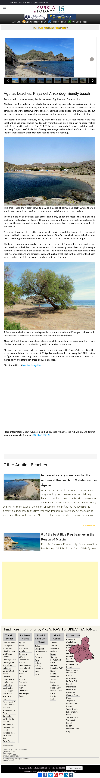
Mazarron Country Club (72, 693)
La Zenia (70, 726)
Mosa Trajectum (54, 683)
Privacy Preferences (74, 768)
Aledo (21, 645)
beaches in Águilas (31, 365)
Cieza (37, 660)
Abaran (53, 645)
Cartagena (7, 645)
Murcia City (55, 688)
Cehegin (38, 657)
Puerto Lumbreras (23, 689)
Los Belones (8, 682)
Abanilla (53, 642)
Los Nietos (7, 685)
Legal (53, 771)
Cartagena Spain (9, 751)
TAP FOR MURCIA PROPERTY (50, 27)
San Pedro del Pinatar (8, 720)
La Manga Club (9, 659)
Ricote (53, 696)
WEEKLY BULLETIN (41, 3)
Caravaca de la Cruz (41, 652)
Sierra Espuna (24, 693)
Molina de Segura (54, 677)
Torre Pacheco (9, 741)
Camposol (23, 657)
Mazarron (23, 679)
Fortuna (38, 663)
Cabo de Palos (9, 642)
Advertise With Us (70, 771)
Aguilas (22, 642)
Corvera (53, 657)
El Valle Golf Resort (55, 661)
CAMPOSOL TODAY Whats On (15, 749)
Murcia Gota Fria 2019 (11, 757)
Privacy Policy (45, 771)
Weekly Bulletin (8, 760)
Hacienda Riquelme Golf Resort (56, 668)
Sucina (53, 699)
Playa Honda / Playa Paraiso (9, 703)
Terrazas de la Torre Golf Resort (9, 735)
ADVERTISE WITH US (26, 3)
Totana (21, 696)
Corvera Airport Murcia (11, 755)
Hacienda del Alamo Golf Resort (24, 671)
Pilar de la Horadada (7, 697)
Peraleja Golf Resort (56, 691)
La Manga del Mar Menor (8, 663)
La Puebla (7, 668)
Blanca (53, 654)
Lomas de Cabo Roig (72, 729)
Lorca (21, 676)
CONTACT (13, 3)
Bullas (37, 646)
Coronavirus (7, 753)
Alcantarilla (55, 648)
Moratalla (39, 668)
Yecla (37, 674)
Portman (6, 707)
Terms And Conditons (31, 771)
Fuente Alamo (24, 665)
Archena (54, 651)
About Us (59, 771)
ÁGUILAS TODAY (41, 435)
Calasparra (39, 649)
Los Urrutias (8, 688)
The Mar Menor (9, 637)
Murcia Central (57, 637)
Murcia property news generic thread (16, 758)
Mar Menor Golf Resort (8, 692)
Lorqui (53, 674)
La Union (6, 676)
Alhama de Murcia (23, 649)
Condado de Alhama (24, 661)
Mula (37, 671)
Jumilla (38, 666)
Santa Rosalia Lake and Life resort (8, 727)
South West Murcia (26, 637)
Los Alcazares (9, 679)
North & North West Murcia (41, 638)
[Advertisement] (50, 590)
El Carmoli (7, 648)
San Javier (7, 716)
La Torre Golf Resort (8, 672)
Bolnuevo (23, 654)
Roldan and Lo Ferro (9, 711)
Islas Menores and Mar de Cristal (9, 654)
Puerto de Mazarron (23, 683)
